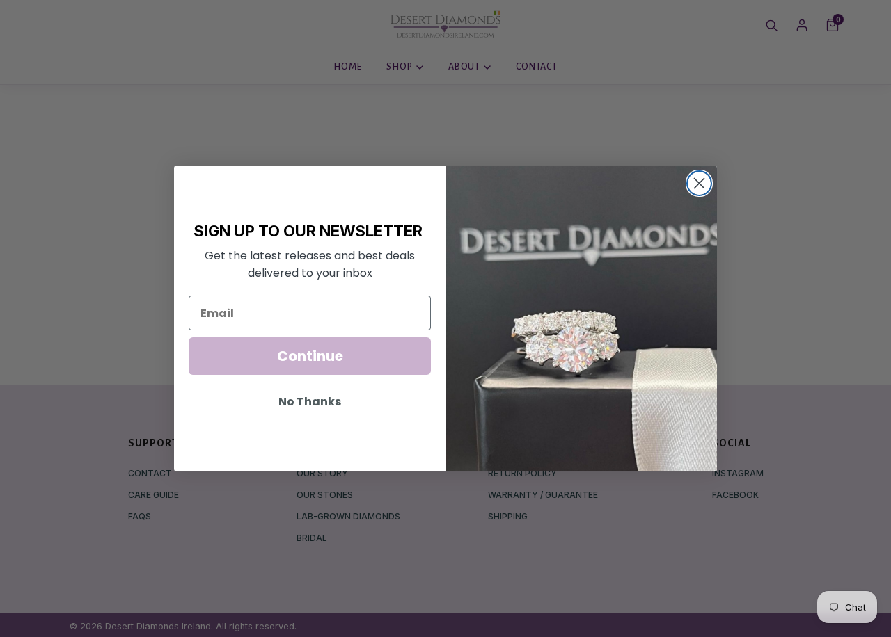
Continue (310, 356)
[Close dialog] (699, 183)
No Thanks (309, 402)
